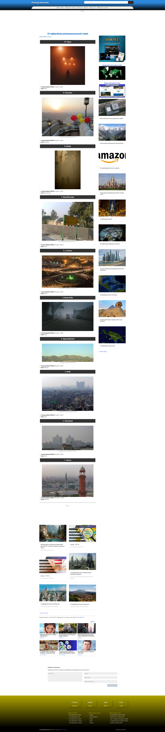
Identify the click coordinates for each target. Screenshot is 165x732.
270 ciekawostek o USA (74, 716)
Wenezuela (85, 606)
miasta (41, 36)
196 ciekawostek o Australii (75, 722)
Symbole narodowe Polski (116, 722)
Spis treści (60, 7)
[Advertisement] (82, 21)
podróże (91, 722)
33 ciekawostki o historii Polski (117, 714)
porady (91, 714)
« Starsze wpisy (43, 613)
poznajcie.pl (80, 617)
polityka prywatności (121, 729)
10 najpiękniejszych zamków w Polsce (119, 720)
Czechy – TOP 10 (74, 544)
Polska (91, 718)
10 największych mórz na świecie (108, 295)
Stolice (79, 7)
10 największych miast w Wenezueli (79, 604)
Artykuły (92, 7)
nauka (91, 720)
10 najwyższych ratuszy (106, 219)
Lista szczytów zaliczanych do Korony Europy (111, 143)
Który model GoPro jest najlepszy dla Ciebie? (111, 118)
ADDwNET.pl (64, 729)
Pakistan (45, 36)
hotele (48, 550)
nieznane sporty (93, 716)
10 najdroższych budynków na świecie (110, 244)
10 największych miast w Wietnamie (50, 604)
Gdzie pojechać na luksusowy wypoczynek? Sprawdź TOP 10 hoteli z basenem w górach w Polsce (52, 546)
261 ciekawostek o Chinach (75, 720)
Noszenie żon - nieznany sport (117, 716)
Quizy (86, 7)
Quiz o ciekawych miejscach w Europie (119, 718)
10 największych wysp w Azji (107, 346)
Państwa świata (70, 7)
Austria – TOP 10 (45, 576)
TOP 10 (49, 36)
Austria (48, 578)
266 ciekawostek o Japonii (75, 718)
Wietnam (56, 606)
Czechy (78, 546)
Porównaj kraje (102, 7)
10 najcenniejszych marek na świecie (109, 168)
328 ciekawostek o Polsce (75, 714)
